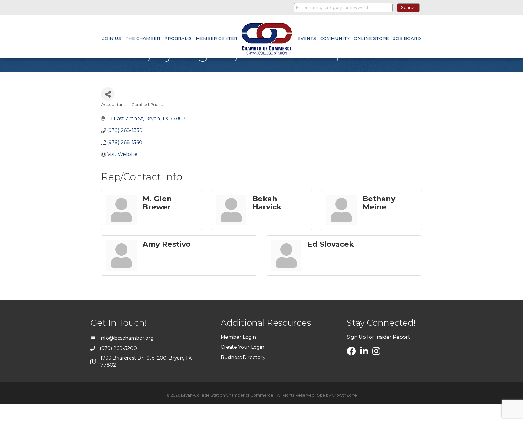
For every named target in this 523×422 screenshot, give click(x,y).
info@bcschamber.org (127, 338)
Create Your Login (242, 347)
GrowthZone (344, 395)
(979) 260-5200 (118, 348)
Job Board (407, 38)
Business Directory (243, 357)
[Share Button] (108, 94)
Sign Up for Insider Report (378, 337)
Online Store (371, 38)
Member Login (238, 337)
